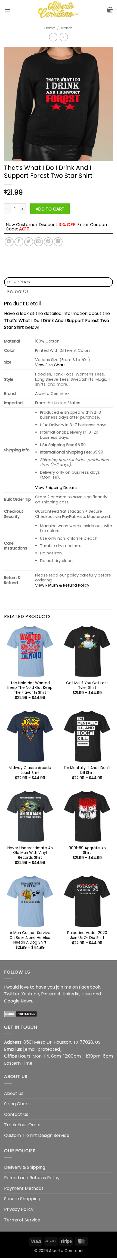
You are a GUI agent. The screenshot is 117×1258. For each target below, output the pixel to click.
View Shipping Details (56, 487)
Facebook (89, 987)
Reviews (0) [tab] (17, 291)
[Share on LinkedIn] (58, 241)
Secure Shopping (22, 1199)
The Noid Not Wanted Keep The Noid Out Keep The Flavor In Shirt (30, 688)
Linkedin (71, 994)
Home (49, 28)
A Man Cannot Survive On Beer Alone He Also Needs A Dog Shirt (30, 937)
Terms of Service (22, 1220)
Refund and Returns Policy (32, 1178)
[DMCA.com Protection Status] (20, 1013)
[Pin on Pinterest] (48, 241)
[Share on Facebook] (18, 241)
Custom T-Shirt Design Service (36, 1135)
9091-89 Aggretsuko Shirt (87, 850)
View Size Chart (50, 365)
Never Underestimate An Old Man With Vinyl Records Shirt (30, 853)
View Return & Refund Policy (62, 585)
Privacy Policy (18, 1209)
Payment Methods (24, 1188)
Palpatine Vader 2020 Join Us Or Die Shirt (87, 935)
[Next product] (53, 37)
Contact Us (16, 1114)
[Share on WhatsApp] (9, 241)
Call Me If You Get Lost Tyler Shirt (87, 685)
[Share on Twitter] (28, 241)
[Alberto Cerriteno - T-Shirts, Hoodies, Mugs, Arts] (58, 9)
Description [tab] (18, 282)
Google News (18, 1001)
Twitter (12, 994)
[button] (7, 9)
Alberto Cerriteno (66, 1250)
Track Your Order (22, 1125)
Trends (66, 28)
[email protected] (42, 1049)
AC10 (24, 229)
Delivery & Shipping (24, 1167)
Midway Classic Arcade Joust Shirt (30, 770)
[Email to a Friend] (38, 241)
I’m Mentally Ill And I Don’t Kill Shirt (87, 770)
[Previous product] (64, 37)
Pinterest (51, 994)
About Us (13, 1093)
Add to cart (50, 209)
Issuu (86, 994)
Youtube (30, 994)
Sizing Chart (16, 1104)
